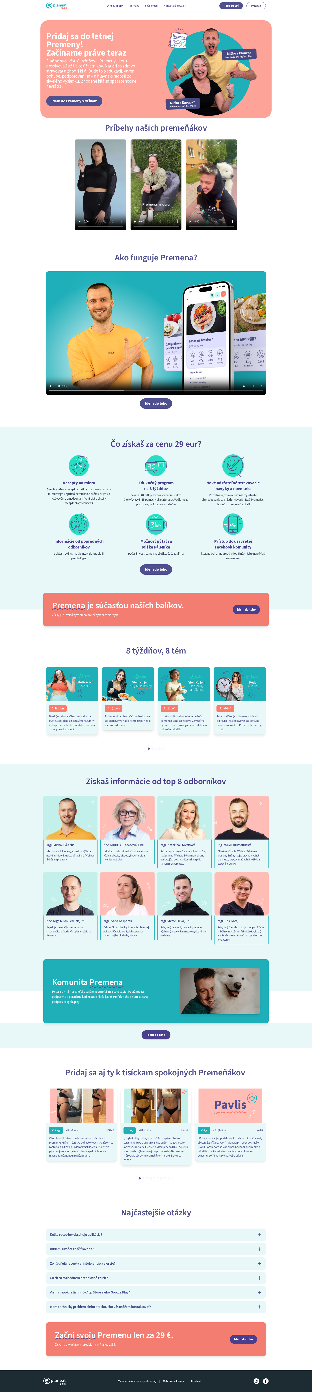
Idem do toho (156, 403)
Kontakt (196, 1381)
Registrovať (231, 6)
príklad (83, 489)
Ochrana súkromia (174, 1381)
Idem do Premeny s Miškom (74, 101)
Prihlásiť (256, 6)
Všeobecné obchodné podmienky (137, 1381)
